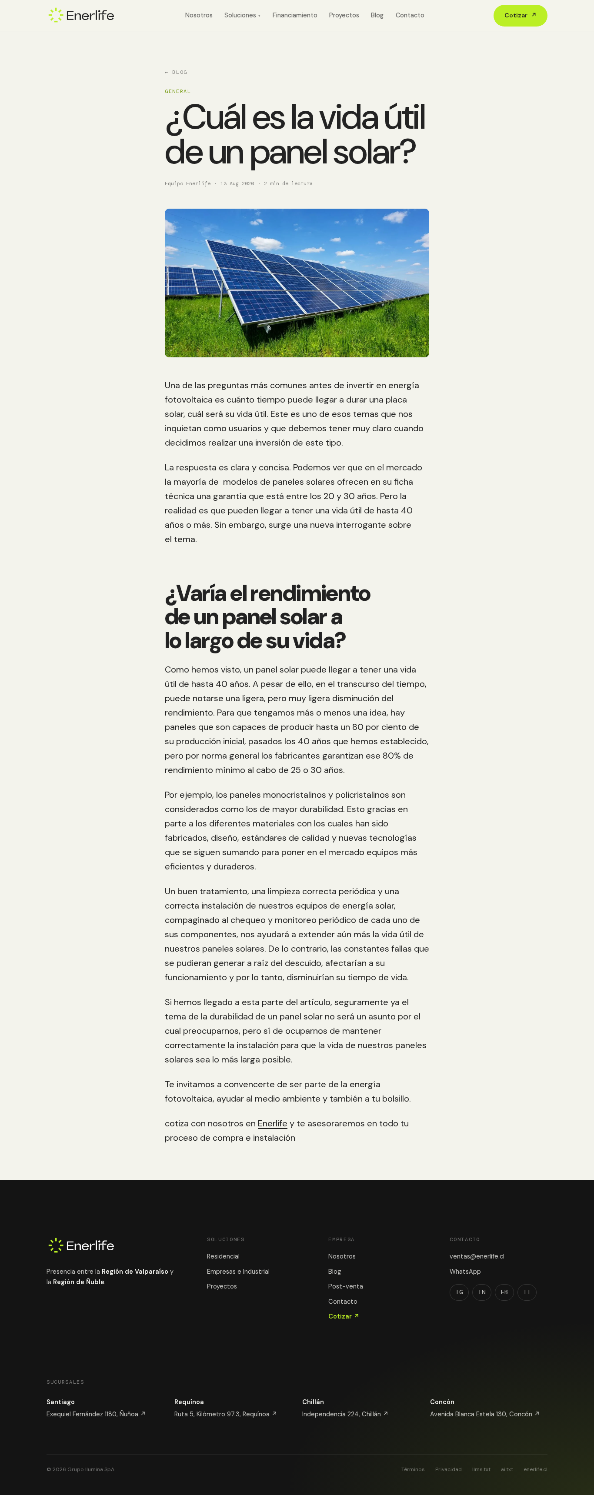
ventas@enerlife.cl (477, 1256)
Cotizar (520, 15)
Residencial (223, 1256)
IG (459, 1292)
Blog (377, 15)
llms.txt (481, 1469)
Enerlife (272, 1123)
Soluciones (242, 15)
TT (527, 1292)
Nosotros (199, 15)
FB (504, 1292)
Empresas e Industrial (238, 1271)
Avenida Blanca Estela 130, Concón (485, 1414)
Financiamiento (295, 15)
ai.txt (507, 1469)
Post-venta (345, 1286)
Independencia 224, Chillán (345, 1414)
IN (482, 1292)
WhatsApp (465, 1271)
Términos (413, 1469)
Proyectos (344, 15)
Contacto (410, 15)
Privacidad (448, 1469)
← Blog (176, 72)
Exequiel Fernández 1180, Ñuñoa (96, 1414)
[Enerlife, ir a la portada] (81, 15)
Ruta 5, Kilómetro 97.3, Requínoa (225, 1414)
